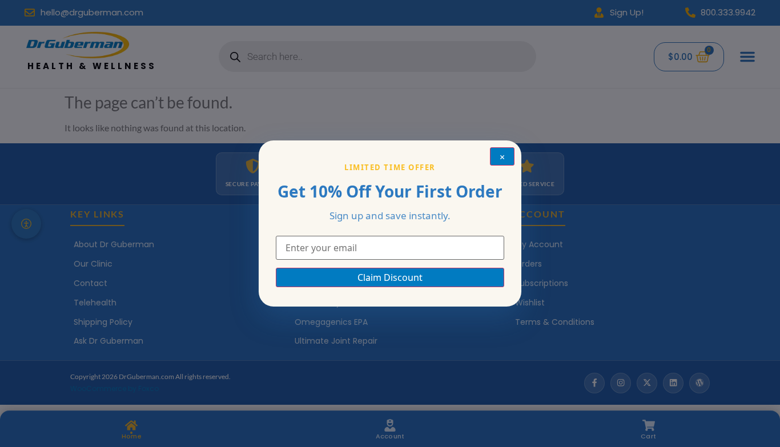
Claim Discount (390, 277)
